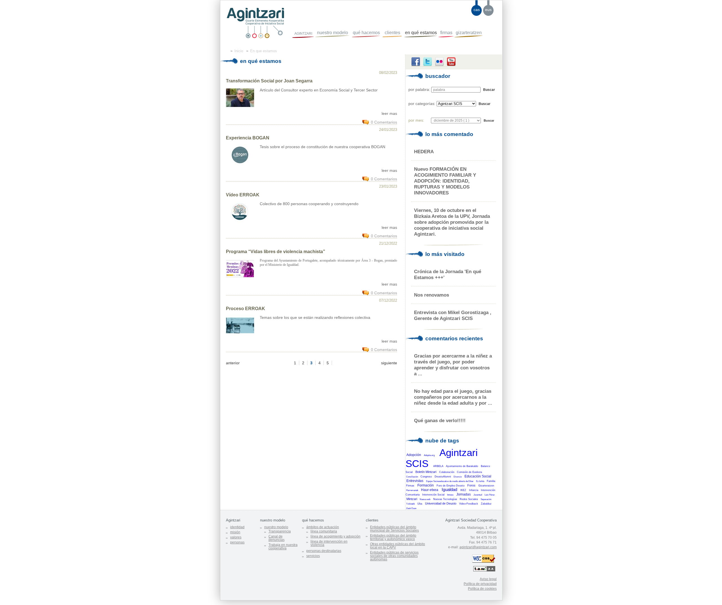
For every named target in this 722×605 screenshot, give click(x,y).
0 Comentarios (384, 122)
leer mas (389, 113)
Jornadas (463, 494)
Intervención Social (433, 494)
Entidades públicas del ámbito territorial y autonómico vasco (393, 537)
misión (235, 532)
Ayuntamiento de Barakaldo (462, 466)
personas (237, 542)
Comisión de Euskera (469, 472)
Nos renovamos (431, 295)
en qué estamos (421, 32)
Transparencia (279, 531)
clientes (392, 32)
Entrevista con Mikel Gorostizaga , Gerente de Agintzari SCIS (452, 315)
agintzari (303, 33)
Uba (419, 503)
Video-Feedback (468, 503)
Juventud (478, 495)
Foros (471, 485)
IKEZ (463, 490)
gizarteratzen (469, 32)
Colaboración (446, 472)
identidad (237, 527)
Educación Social (478, 476)
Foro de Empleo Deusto (451, 485)
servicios (313, 556)
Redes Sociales (469, 499)
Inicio (238, 51)
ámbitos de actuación (322, 527)
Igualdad (449, 489)
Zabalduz (486, 503)
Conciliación (412, 476)
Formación (425, 485)
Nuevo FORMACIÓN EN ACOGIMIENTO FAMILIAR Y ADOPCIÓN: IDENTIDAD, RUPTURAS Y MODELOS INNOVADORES (445, 181)
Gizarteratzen (486, 485)
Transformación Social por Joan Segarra (269, 80)
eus (488, 9)
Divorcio (458, 476)
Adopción (413, 455)
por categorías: (421, 103)
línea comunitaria (324, 531)
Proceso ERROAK (245, 308)
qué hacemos (366, 32)
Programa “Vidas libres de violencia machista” (275, 251)
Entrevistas (414, 481)
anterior (233, 363)
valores (235, 537)
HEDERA (424, 151)
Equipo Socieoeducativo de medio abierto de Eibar (450, 481)
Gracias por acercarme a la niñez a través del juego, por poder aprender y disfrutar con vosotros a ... (453, 364)
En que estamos (263, 51)
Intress (450, 495)
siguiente (389, 363)
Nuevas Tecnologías (445, 499)
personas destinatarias (323, 551)
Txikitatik (410, 504)
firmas (446, 32)
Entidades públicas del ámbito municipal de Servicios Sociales (394, 528)
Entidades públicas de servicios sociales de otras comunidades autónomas (394, 556)
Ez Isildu (480, 481)
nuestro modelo (332, 32)
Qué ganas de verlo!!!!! (440, 420)
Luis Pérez (490, 495)
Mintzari (411, 499)
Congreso (426, 476)
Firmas (410, 485)
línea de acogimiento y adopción (335, 536)
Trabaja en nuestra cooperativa (283, 546)
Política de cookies (482, 588)
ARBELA (438, 466)
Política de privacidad (480, 584)
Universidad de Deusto (440, 503)
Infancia (473, 490)
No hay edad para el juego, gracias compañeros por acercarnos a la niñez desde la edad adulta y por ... (453, 397)
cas (477, 9)
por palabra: (419, 89)
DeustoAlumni (443, 476)
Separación (486, 499)
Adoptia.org (429, 455)
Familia (491, 481)
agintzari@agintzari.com (478, 547)
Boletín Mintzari (425, 472)
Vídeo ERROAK (242, 194)
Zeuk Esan (411, 508)
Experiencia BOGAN (247, 137)
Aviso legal (488, 579)
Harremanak (412, 490)
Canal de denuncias (276, 538)
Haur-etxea (429, 490)
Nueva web (425, 499)
